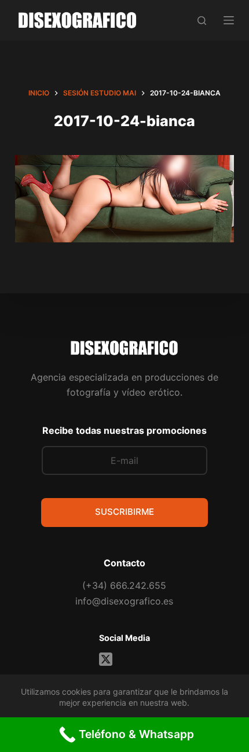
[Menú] (229, 20)
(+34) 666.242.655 (124, 585)
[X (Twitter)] (105, 659)
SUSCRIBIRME (124, 511)
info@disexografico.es (124, 601)
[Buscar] (201, 20)
